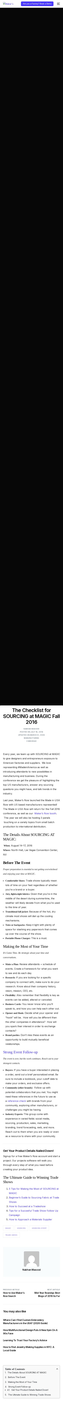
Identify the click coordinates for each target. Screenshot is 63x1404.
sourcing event (39, 1228)
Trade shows (11, 1235)
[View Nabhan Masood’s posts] (31, 1259)
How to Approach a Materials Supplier (30, 1219)
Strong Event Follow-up (20, 1052)
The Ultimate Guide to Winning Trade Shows (29, 1394)
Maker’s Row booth (45, 813)
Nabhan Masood (31, 729)
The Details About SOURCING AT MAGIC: (27, 1372)
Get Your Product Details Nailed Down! (29, 1390)
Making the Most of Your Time (22, 1382)
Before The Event (16, 1377)
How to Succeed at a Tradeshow (27, 1206)
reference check (16, 1101)
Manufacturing (31, 738)
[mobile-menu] (58, 4)
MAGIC (8, 1228)
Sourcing (21, 1228)
